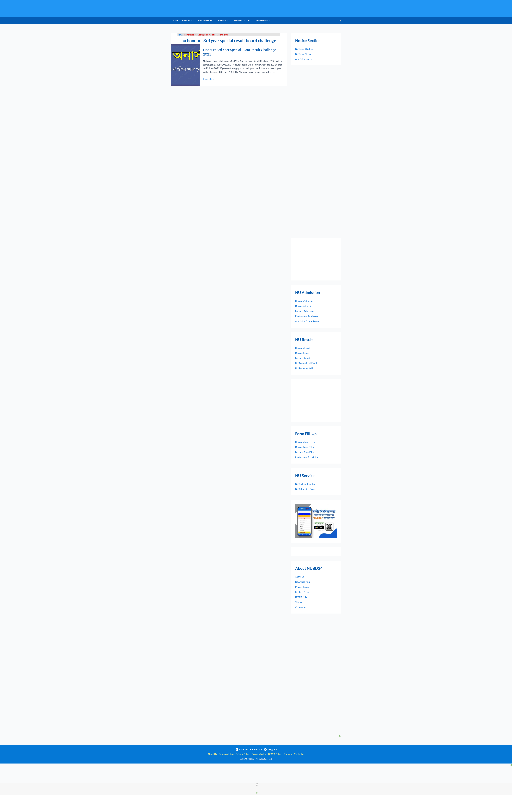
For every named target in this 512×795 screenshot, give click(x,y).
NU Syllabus (262, 20)
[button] (193, 20)
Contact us (300, 607)
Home (175, 20)
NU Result (223, 20)
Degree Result (302, 353)
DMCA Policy (302, 597)
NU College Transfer (305, 484)
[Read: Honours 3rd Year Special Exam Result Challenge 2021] (185, 64)
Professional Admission (306, 316)
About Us (299, 576)
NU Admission (205, 20)
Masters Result (302, 358)
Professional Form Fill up (307, 457)
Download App (302, 581)
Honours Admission (304, 301)
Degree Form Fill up (304, 447)
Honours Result (302, 348)
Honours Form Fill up (305, 442)
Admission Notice (303, 59)
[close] (257, 784)
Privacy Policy (302, 587)
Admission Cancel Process (308, 321)
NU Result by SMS (304, 368)
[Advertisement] (316, 259)
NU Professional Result (306, 363)
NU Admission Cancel (305, 489)
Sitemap (299, 602)
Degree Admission (304, 306)
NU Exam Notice (303, 54)
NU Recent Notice (304, 49)
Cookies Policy (302, 592)
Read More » (209, 78)
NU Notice (187, 20)
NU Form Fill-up (241, 20)
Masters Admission (304, 311)
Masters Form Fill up (305, 452)
